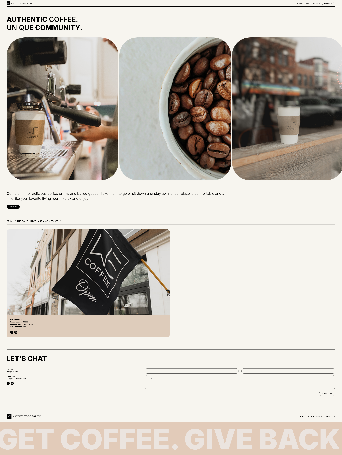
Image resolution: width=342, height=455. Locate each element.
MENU (307, 3)
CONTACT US (316, 3)
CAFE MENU (316, 416)
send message (327, 393)
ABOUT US (300, 3)
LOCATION (328, 3)
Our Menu (13, 206)
